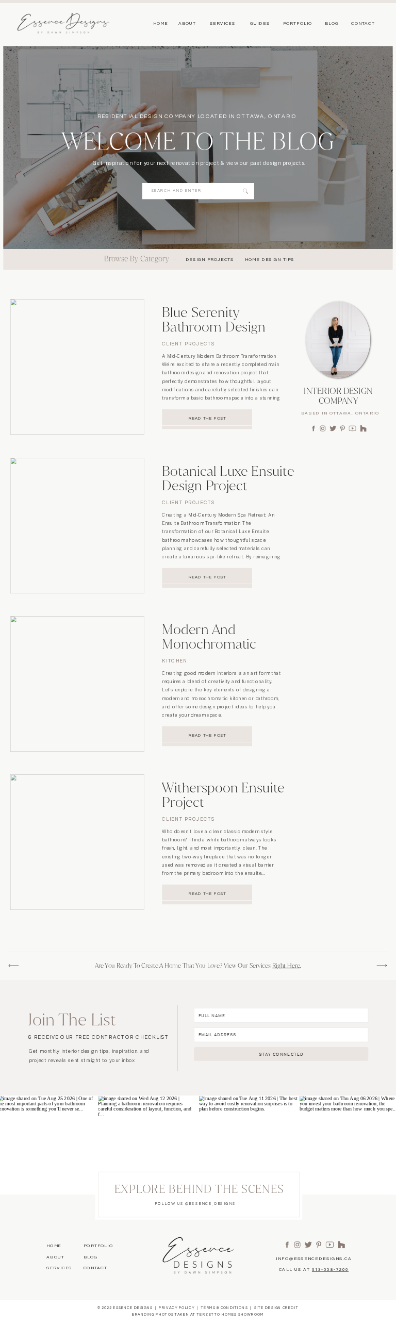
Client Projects (188, 344)
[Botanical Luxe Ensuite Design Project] (77, 525)
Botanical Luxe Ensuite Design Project (228, 477)
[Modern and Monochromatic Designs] (77, 684)
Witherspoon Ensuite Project (223, 794)
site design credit (276, 1308)
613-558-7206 (330, 1270)
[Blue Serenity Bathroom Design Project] (77, 367)
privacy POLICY (176, 1308)
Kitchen (174, 660)
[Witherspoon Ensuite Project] (77, 842)
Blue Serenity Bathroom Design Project (213, 327)
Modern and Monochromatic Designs (209, 644)
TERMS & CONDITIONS (224, 1308)
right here (286, 965)
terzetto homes (217, 1314)
